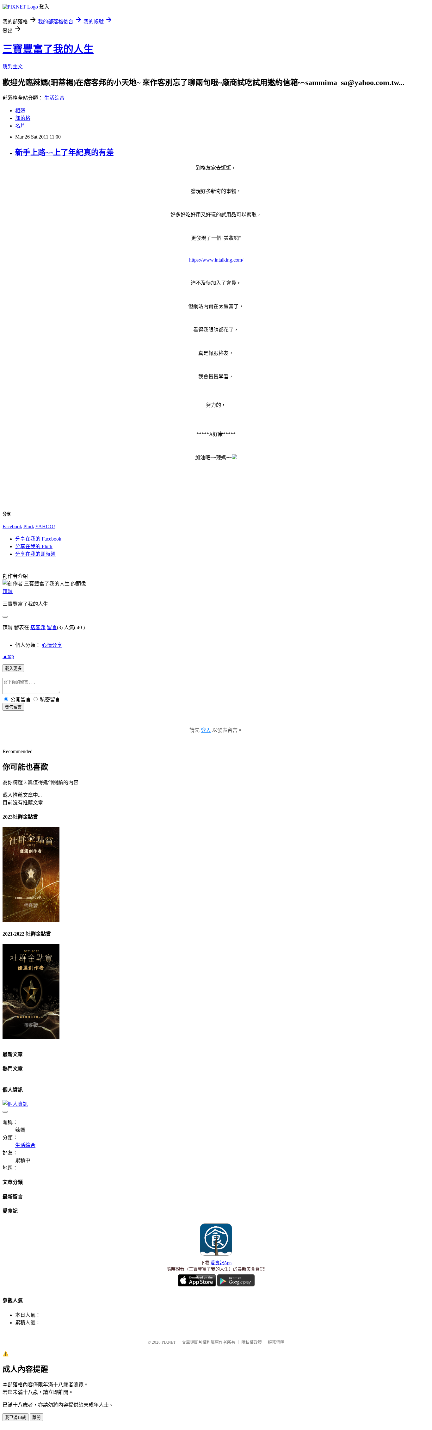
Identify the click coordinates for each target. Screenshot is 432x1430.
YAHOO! (45, 526)
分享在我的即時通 (35, 554)
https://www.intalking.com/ (216, 260)
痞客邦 (38, 627)
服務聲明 (276, 1342)
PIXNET (169, 1342)
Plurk (28, 526)
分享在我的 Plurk (33, 546)
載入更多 (13, 668)
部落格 (22, 118)
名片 (20, 125)
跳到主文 (13, 66)
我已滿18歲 (15, 1417)
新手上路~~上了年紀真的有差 (64, 152)
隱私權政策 (251, 1342)
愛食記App (221, 1262)
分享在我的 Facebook (38, 539)
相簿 (20, 110)
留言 (52, 627)
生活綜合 (54, 98)
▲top (8, 656)
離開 (36, 1417)
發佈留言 (13, 707)
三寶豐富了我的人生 (48, 49)
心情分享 (52, 645)
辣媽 (8, 591)
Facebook (12, 526)
